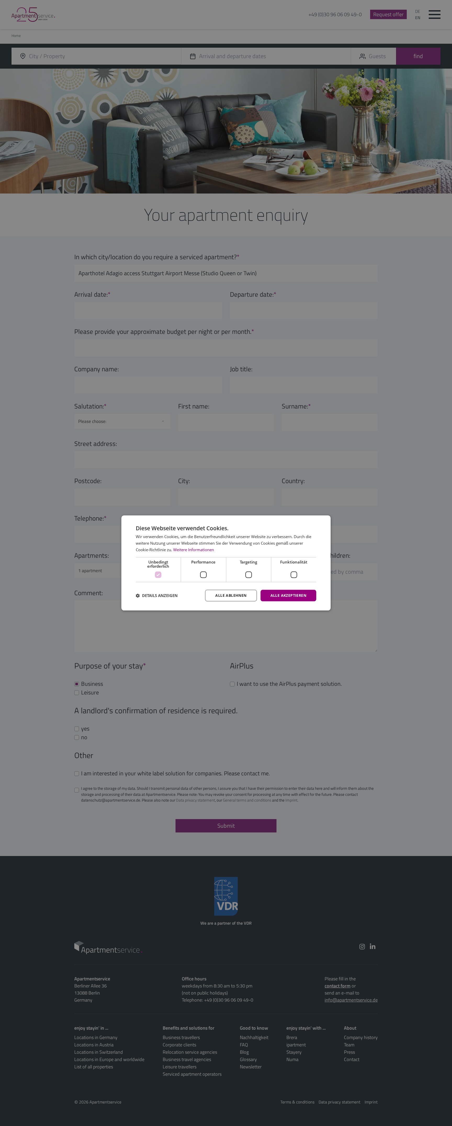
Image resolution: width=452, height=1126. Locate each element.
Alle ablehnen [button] (230, 595)
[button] (157, 595)
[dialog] (226, 562)
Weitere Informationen (193, 549)
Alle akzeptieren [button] (288, 595)
